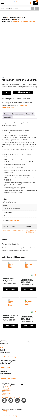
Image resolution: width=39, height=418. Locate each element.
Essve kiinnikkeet (14, 17)
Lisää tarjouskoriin (23, 92)
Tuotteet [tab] (29, 114)
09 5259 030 (9, 386)
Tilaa (1, 347)
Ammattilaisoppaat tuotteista (11, 397)
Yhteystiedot (6, 389)
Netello (5, 412)
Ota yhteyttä (5, 367)
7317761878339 (17, 231)
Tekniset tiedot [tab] (18, 114)
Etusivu (4, 17)
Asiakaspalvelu (6, 390)
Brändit (4, 394)
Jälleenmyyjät (6, 396)
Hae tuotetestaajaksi (8, 378)
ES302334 (6, 231)
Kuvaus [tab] (7, 114)
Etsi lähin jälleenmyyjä (8, 357)
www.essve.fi (14, 221)
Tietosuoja (5, 410)
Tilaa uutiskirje (13, 416)
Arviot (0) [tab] (7, 117)
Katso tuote (10, 289)
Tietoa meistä (6, 393)
